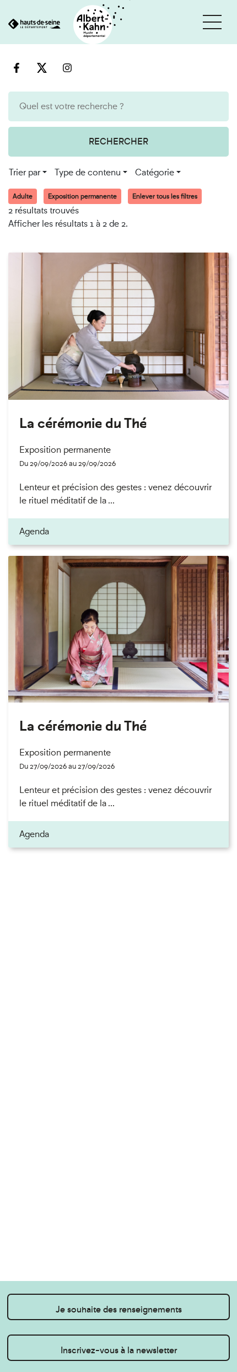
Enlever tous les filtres (164, 196)
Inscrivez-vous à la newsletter (119, 1350)
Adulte (23, 196)
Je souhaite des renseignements (119, 1309)
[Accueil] (65, 25)
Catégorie (154, 172)
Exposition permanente (82, 196)
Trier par (24, 172)
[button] (212, 22)
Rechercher (118, 141)
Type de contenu (88, 172)
